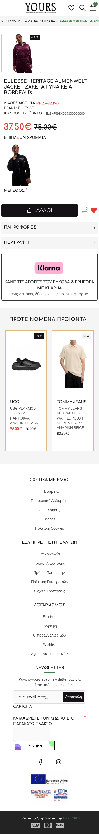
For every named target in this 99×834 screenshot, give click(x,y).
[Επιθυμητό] (94, 210)
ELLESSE (26, 108)
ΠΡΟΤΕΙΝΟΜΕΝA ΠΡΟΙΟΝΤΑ (48, 319)
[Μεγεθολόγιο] (85, 210)
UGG (14, 402)
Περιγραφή (16, 242)
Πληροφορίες (20, 227)
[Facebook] (40, 762)
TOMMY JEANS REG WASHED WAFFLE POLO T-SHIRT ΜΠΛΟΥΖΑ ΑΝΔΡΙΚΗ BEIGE (71, 418)
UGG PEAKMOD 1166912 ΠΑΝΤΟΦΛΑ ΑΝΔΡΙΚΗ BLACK (24, 415)
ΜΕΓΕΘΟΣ (14, 190)
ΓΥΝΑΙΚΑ (14, 20)
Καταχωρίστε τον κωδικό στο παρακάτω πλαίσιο (43, 721)
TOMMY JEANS (72, 402)
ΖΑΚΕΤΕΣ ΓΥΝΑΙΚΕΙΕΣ (40, 20)
